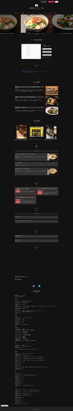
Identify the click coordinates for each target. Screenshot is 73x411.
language (57, 1)
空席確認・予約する (51, 1)
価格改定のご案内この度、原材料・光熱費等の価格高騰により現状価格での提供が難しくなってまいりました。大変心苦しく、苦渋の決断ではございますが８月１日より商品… (34, 71)
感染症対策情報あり (4, 405)
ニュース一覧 (55, 75)
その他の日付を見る (38, 59)
